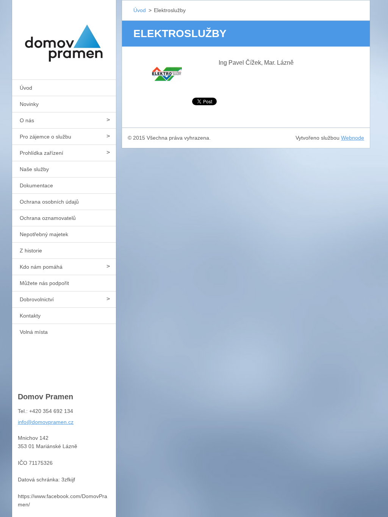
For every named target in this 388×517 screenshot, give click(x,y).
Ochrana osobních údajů (49, 202)
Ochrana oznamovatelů (48, 218)
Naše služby (34, 169)
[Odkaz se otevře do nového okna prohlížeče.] (167, 73)
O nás (27, 120)
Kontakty (30, 316)
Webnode (352, 138)
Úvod (26, 88)
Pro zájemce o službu (45, 137)
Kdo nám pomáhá (41, 267)
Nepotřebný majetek (44, 234)
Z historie (31, 251)
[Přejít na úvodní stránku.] (64, 35)
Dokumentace (36, 185)
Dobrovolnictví (37, 299)
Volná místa (34, 332)
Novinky (29, 104)
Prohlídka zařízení (41, 153)
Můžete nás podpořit (44, 283)
